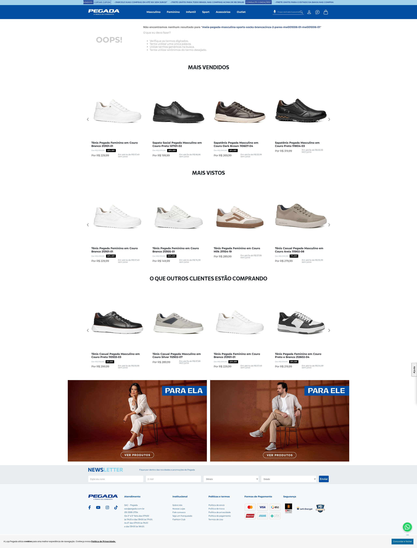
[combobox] (288, 12)
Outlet (241, 12)
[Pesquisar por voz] (275, 10)
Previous (88, 119)
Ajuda (414, 369)
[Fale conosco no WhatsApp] (407, 527)
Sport (205, 12)
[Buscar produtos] (301, 12)
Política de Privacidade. (103, 541)
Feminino (173, 12)
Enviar (324, 479)
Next (329, 119)
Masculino (153, 12)
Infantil (191, 12)
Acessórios (223, 12)
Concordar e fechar (402, 541)
